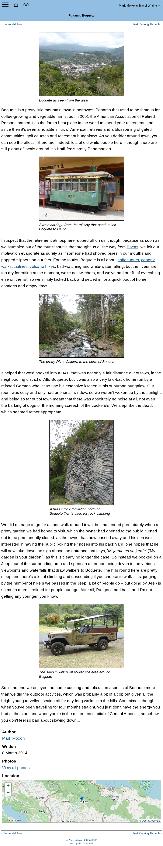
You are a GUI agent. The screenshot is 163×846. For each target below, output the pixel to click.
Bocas (132, 247)
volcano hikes (42, 266)
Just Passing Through (146, 24)
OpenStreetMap (151, 820)
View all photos (16, 767)
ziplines (21, 266)
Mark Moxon (13, 738)
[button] (81, 799)
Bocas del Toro (12, 24)
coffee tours (128, 260)
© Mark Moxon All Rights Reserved (81, 842)
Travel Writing (139, 5)
